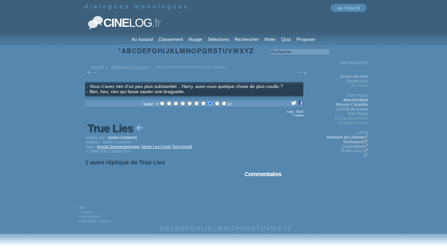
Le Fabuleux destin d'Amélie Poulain (351, 120)
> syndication (89, 216)
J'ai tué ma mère (353, 76)
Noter (270, 39)
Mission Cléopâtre (352, 104)
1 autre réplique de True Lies (125, 162)
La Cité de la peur (352, 109)
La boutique (353, 146)
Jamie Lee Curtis (156, 146)
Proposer (305, 39)
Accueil (97, 67)
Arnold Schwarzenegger (118, 146)
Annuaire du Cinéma (345, 137)
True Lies (111, 128)
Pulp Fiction (358, 113)
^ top (81, 207)
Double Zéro (357, 81)
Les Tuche (359, 85)
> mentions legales (94, 221)
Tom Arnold (182, 146)
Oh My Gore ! (352, 151)
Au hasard (142, 39)
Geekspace (353, 142)
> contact (85, 212)
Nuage (195, 39)
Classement (170, 39)
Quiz (286, 39)
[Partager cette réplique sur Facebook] (300, 104)
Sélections (218, 39)
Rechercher (247, 39)
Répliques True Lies (129, 67)
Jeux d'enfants (355, 100)
